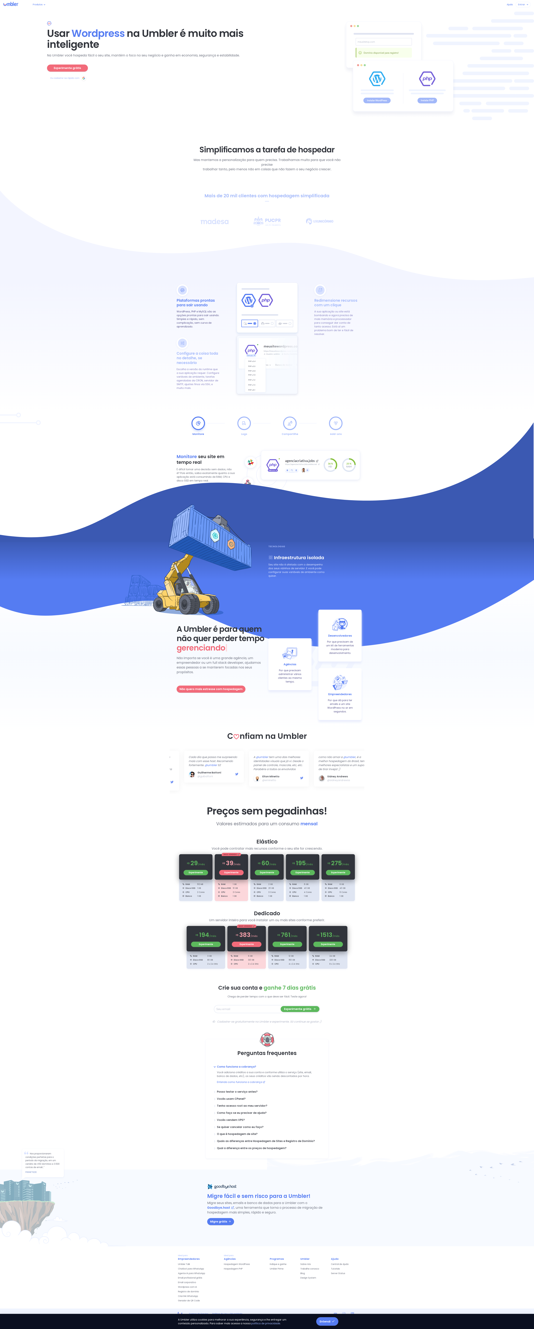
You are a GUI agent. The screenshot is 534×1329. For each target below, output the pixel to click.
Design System (308, 1277)
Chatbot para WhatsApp (191, 1268)
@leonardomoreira (262, 780)
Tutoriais (335, 1268)
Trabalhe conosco (309, 1268)
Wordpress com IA (187, 1286)
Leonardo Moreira (261, 776)
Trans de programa (327, 772)
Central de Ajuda (339, 1263)
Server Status (338, 1272)
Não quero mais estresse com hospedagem (211, 689)
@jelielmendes (324, 776)
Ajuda (510, 4)
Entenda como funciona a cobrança (240, 1081)
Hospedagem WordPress (237, 1263)
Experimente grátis (67, 68)
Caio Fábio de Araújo (199, 772)
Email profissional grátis (190, 1277)
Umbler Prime (277, 1268)
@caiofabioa (194, 776)
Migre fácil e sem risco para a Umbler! (259, 1195)
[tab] (267, 1066)
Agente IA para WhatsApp (191, 1272)
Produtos (38, 4)
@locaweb (198, 761)
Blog (302, 1272)
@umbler (195, 765)
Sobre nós (305, 1263)
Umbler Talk (184, 1263)
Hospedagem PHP (233, 1268)
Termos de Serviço (198, 1313)
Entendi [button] (325, 1321)
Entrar (522, 4)
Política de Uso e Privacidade (227, 1313)
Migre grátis (218, 1221)
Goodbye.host (218, 1207)
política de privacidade (265, 1323)
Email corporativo (187, 1281)
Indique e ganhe (278, 1263)
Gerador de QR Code (189, 1300)
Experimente (196, 872)
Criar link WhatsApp (188, 1295)
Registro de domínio (188, 1291)
